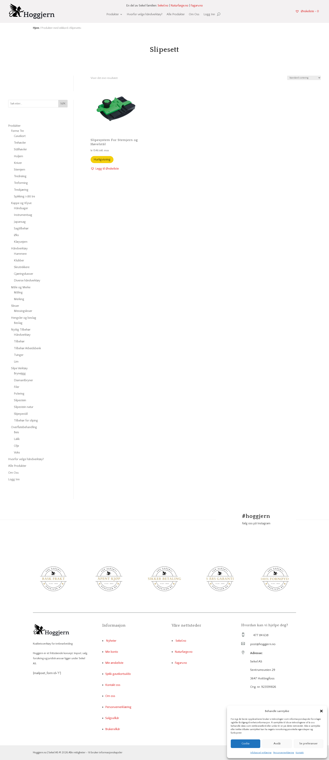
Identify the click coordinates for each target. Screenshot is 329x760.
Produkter (112, 14)
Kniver (18, 163)
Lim (16, 361)
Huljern (18, 156)
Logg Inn (209, 14)
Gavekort (20, 136)
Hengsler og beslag (23, 318)
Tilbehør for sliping (26, 420)
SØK (62, 103)
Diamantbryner (23, 380)
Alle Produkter (176, 14)
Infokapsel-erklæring (260, 752)
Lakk (17, 439)
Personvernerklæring (283, 752)
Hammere (20, 253)
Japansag (20, 221)
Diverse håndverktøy (27, 280)
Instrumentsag (23, 215)
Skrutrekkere (22, 267)
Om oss (110, 696)
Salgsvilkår (112, 718)
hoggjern (256, 516)
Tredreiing (20, 176)
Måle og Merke (20, 287)
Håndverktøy (19, 248)
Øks (16, 235)
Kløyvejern (20, 241)
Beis (16, 432)
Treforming (21, 183)
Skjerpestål (21, 414)
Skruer (15, 306)
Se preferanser (308, 743)
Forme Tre (17, 131)
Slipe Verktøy (19, 368)
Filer (16, 387)
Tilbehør (19, 341)
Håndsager (21, 208)
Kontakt (300, 752)
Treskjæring (21, 189)
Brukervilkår (112, 729)
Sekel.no (163, 5)
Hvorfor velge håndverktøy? (144, 14)
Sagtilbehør (21, 228)
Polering (19, 393)
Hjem (36, 28)
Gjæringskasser (23, 273)
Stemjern (19, 169)
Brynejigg (20, 373)
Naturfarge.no (179, 5)
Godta (245, 743)
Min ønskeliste (114, 663)
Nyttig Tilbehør (20, 329)
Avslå (277, 743)
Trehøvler (20, 142)
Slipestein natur (23, 407)
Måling (18, 292)
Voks (17, 452)
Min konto (111, 651)
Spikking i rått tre (24, 196)
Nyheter (111, 640)
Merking (19, 299)
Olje (16, 446)
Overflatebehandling (24, 427)
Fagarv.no (197, 5)
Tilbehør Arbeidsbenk (27, 348)
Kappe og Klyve (21, 203)
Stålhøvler (20, 149)
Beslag (18, 323)
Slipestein (20, 400)
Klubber (19, 260)
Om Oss (194, 14)
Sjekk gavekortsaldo (118, 674)
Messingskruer (23, 311)
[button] (321, 711)
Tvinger (18, 355)
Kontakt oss (112, 685)
